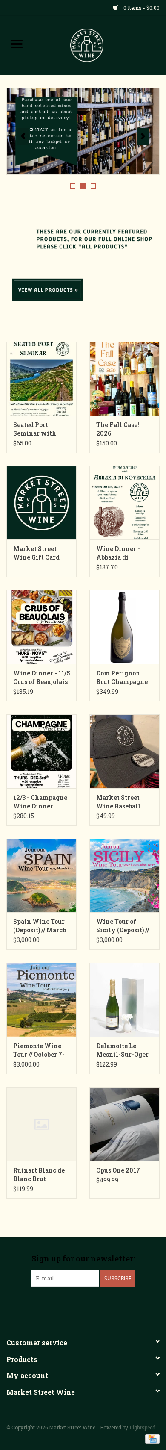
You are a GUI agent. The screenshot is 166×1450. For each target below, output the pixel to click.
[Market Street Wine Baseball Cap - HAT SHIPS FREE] (124, 751)
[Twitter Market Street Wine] (83, 1304)
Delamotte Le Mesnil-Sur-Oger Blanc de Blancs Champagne (122, 1050)
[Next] (143, 136)
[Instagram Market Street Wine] (98, 1304)
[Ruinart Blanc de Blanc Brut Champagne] (41, 1124)
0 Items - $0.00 (141, 7)
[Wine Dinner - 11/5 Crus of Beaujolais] (41, 627)
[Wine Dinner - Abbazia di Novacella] (124, 503)
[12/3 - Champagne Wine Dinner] (41, 751)
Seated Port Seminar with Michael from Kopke (34, 429)
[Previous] (23, 136)
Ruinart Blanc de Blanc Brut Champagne (39, 1174)
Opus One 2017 (118, 1170)
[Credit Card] (151, 1438)
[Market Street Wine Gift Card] (41, 503)
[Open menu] (16, 43)
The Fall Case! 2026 (117, 429)
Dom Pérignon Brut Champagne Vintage (122, 677)
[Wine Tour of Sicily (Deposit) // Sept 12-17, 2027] (124, 876)
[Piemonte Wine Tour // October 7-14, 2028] (41, 1000)
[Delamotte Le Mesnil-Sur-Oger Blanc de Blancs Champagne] (124, 1000)
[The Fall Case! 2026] (124, 379)
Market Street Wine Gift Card (36, 553)
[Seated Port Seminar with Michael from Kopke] (41, 379)
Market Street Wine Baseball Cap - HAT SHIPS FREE (121, 801)
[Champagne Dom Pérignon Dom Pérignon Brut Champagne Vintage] (124, 627)
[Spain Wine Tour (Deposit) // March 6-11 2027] (41, 876)
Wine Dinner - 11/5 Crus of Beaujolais (41, 677)
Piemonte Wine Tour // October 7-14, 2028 (39, 1050)
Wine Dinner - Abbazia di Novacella (118, 553)
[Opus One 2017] (124, 1124)
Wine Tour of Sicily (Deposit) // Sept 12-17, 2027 (122, 925)
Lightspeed (142, 1427)
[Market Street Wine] (99, 45)
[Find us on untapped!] (83, 131)
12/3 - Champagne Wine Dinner (40, 801)
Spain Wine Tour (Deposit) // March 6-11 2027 (40, 925)
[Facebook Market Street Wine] (68, 1304)
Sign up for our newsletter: (83, 1258)
